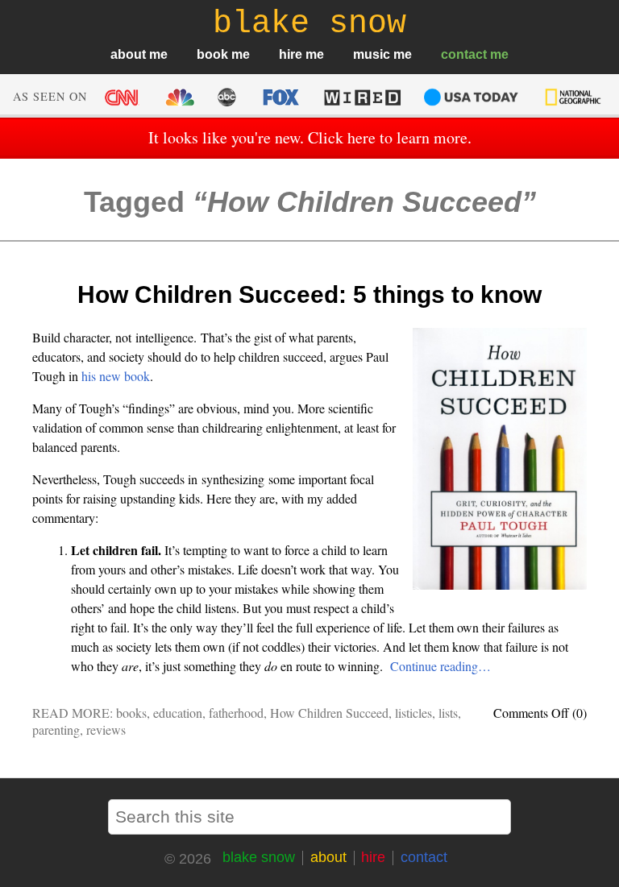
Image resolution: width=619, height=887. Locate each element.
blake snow (258, 857)
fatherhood (236, 712)
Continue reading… (440, 665)
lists (448, 712)
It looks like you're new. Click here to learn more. (310, 137)
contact (464, 54)
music (371, 54)
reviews (106, 729)
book (212, 54)
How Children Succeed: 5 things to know (309, 294)
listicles (413, 712)
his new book (115, 375)
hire (290, 54)
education (177, 712)
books (131, 712)
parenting (56, 729)
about (128, 54)
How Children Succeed (329, 712)
